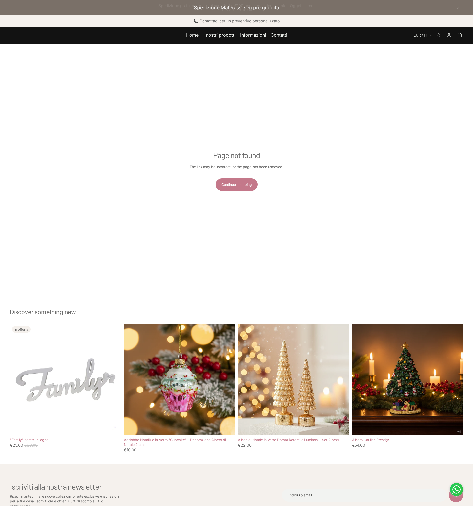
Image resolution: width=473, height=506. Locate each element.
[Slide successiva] (457, 7)
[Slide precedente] (11, 7)
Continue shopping (236, 184)
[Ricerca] (438, 35)
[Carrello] (459, 35)
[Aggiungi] (227, 427)
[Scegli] (113, 427)
